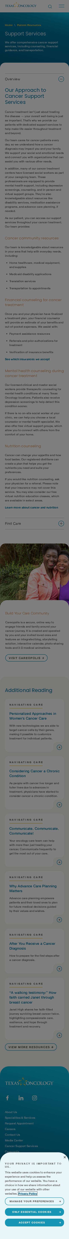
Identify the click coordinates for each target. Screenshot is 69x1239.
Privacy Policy (27, 1193)
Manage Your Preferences (32, 1201)
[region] (34, 1195)
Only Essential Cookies (31, 1211)
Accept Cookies (32, 1222)
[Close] (65, 1157)
